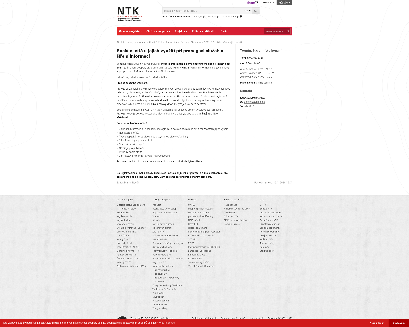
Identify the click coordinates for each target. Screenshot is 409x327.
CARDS (191, 204)
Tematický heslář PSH (127, 254)
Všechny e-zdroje (125, 223)
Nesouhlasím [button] (377, 323)
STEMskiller (158, 296)
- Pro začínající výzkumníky (165, 277)
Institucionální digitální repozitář (204, 231)
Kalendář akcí (230, 204)
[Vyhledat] (256, 11)
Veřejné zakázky (268, 235)
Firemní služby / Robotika (164, 250)
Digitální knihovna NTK (128, 250)
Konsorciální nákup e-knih (201, 235)
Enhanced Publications (199, 250)
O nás (224, 31)
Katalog (195, 16)
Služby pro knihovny (162, 246)
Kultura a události (203, 31)
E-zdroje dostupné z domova (131, 204)
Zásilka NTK (158, 231)
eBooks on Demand (197, 227)
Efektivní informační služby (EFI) (204, 246)
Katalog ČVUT (124, 262)
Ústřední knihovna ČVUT (129, 258)
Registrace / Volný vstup (164, 208)
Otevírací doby (267, 250)
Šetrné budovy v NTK (198, 262)
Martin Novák (131, 182)
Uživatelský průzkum (270, 223)
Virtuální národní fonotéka (201, 266)
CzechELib (193, 223)
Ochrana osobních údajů (233, 318)
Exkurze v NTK (231, 216)
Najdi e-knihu (206, 16)
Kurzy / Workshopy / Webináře (167, 285)
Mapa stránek (256, 318)
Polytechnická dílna (162, 254)
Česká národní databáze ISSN (131, 266)
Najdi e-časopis (222, 16)
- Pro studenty (159, 273)
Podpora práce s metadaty (201, 208)
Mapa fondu (123, 235)
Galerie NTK (230, 212)
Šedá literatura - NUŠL (128, 246)
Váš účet (156, 204)
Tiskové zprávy (267, 243)
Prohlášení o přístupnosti (204, 318)
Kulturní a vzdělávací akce (172, 42)
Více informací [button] (167, 322)
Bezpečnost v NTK (269, 220)
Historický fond (124, 243)
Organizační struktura (270, 212)
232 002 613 (251, 106)
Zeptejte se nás (159, 304)
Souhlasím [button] (399, 323)
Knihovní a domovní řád (271, 216)
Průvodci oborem (160, 300)
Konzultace (158, 281)
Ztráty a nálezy (159, 308)
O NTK (263, 204)
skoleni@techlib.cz (254, 101)
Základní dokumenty (270, 227)
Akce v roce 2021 (200, 42)
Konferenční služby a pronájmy (167, 243)
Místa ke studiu (159, 239)
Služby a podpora (158, 31)
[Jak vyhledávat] (241, 16)
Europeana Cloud (196, 254)
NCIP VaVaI (194, 220)
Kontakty (264, 246)
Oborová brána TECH (127, 231)
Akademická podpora (163, 266)
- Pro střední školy (161, 269)
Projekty (180, 31)
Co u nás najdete (129, 31)
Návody (156, 220)
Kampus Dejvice (232, 223)
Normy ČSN (122, 239)
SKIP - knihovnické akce (235, 220)
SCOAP (192, 239)
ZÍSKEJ (191, 243)
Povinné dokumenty (269, 231)
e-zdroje (235, 16)
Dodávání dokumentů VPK (165, 235)
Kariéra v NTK (266, 239)
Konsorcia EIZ (195, 258)
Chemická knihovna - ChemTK (131, 227)
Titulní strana (124, 42)
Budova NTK (266, 208)
